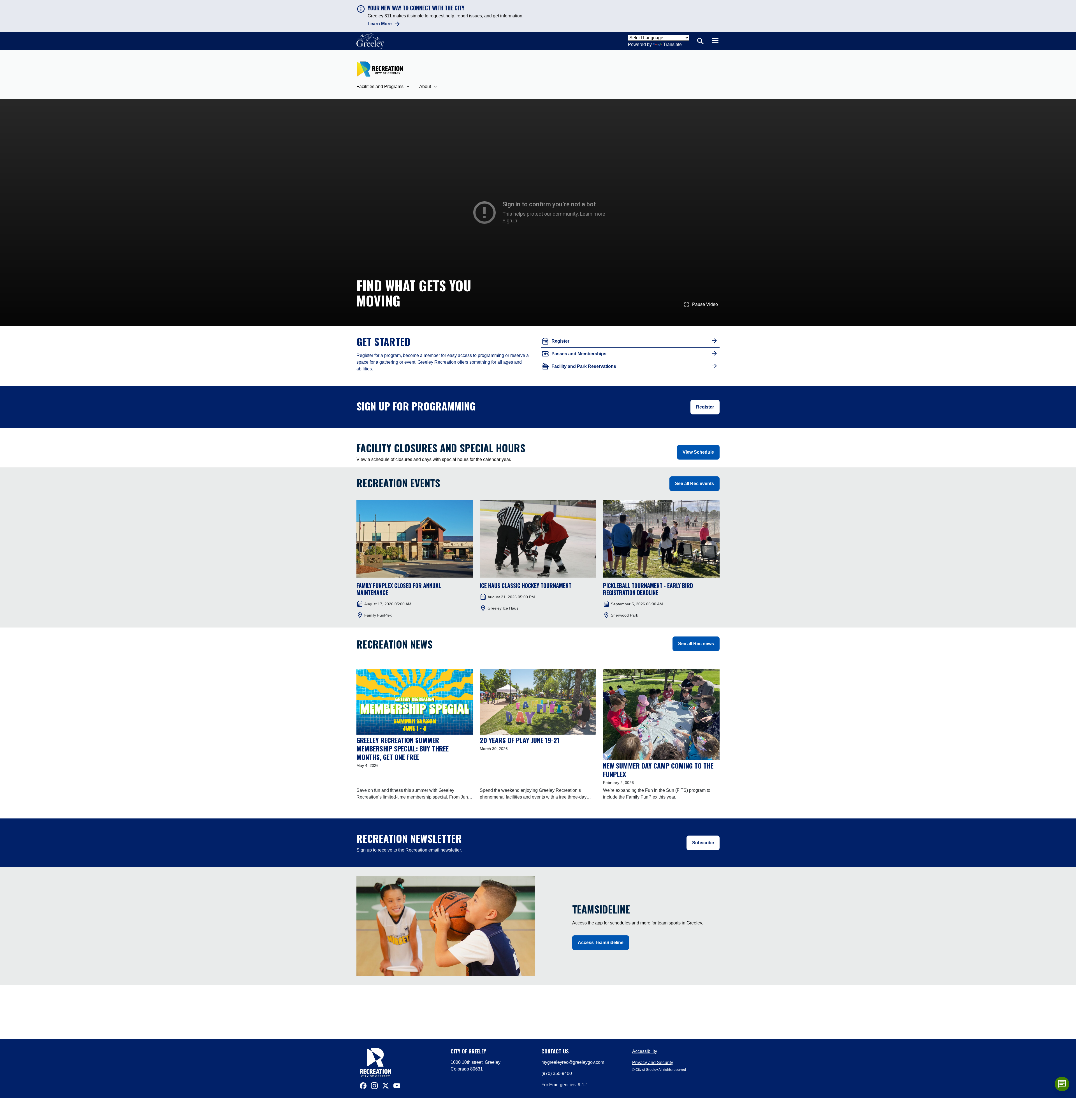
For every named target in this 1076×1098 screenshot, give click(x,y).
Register (705, 407)
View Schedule (698, 452)
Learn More (380, 23)
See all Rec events (694, 483)
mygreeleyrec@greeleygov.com (572, 1062)
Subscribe (703, 842)
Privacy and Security (652, 1062)
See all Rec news (696, 643)
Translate (672, 44)
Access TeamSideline (600, 942)
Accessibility (644, 1051)
